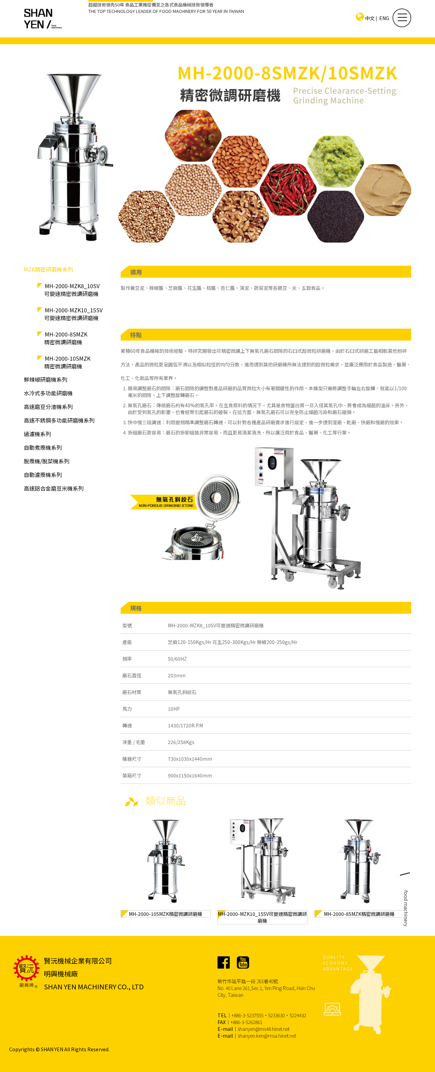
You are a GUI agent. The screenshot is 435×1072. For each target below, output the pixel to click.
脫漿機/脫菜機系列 (46, 461)
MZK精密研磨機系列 (48, 269)
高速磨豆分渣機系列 (48, 406)
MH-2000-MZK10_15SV (73, 314)
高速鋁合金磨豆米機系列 (54, 488)
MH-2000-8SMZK (65, 338)
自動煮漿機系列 (43, 447)
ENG (384, 18)
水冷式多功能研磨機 (48, 393)
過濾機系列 (37, 433)
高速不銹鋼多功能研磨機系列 (59, 420)
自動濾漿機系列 (43, 474)
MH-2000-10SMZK (67, 362)
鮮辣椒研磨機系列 (45, 379)
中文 (370, 18)
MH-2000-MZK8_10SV (72, 290)
